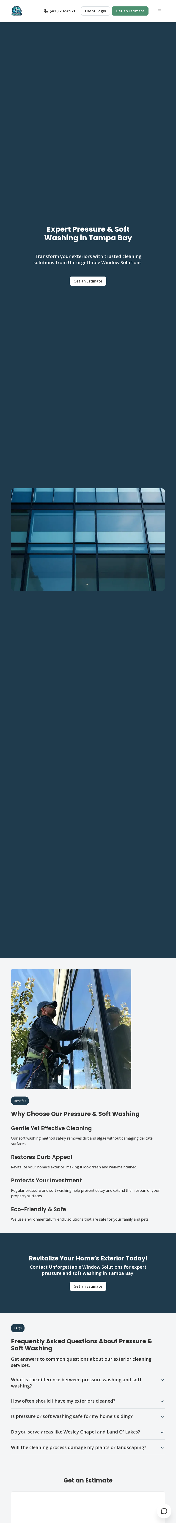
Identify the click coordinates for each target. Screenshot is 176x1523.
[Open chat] (164, 1511)
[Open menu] (159, 10)
